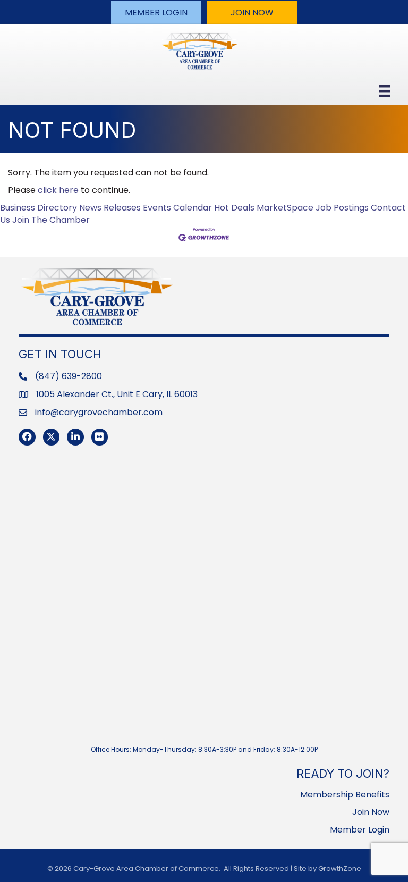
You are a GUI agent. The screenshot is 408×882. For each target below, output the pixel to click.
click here (58, 190)
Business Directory (38, 207)
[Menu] (384, 91)
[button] (156, 12)
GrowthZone (339, 868)
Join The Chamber (51, 220)
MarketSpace (285, 207)
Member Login (359, 830)
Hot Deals (234, 207)
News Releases (110, 207)
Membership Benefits (344, 794)
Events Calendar (177, 207)
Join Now (370, 812)
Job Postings (342, 207)
